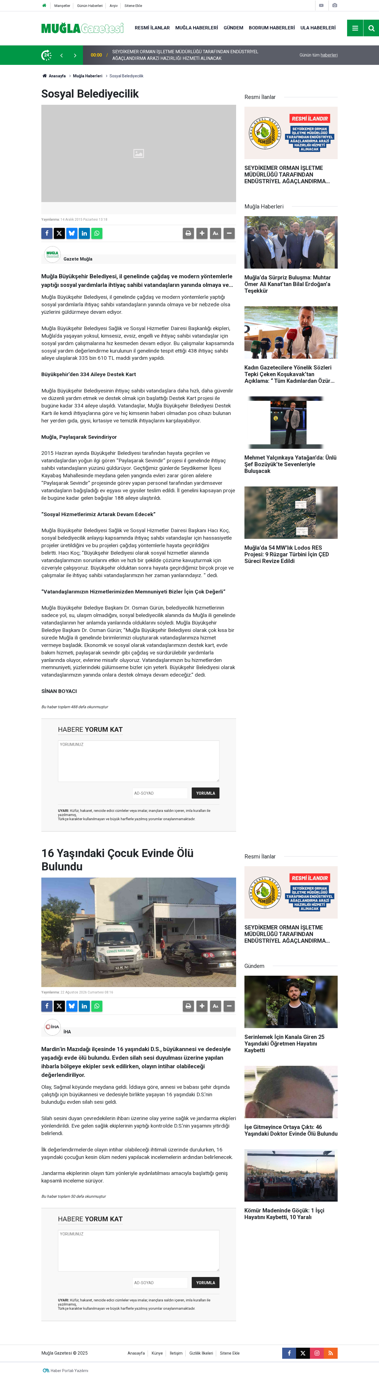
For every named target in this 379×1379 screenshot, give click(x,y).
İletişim (176, 1353)
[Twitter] (59, 233)
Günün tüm (319, 55)
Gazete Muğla (78, 259)
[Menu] (355, 28)
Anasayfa (57, 76)
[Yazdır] (188, 233)
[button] (202, 233)
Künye (157, 1353)
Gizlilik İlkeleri (201, 1353)
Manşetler (62, 6)
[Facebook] (46, 233)
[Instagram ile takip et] (317, 1353)
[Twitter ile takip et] (303, 1353)
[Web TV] (321, 5)
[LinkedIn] (84, 233)
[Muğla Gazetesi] (82, 27)
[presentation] (61, 55)
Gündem (233, 27)
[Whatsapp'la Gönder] (96, 233)
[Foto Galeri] (335, 5)
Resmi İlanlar (152, 27)
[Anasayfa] (44, 6)
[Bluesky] (71, 233)
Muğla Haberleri (196, 27)
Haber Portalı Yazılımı (69, 1370)
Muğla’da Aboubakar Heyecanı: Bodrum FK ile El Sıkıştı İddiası (171, 55)
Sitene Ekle (133, 6)
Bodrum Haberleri (272, 27)
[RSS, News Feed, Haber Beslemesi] (331, 1353)
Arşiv (114, 6)
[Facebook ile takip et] (289, 1353)
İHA (67, 1031)
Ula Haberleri (318, 27)
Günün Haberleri (90, 6)
